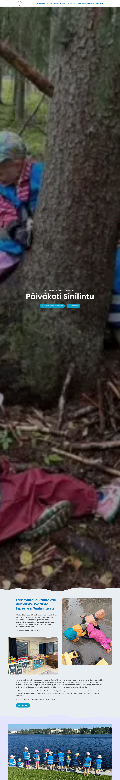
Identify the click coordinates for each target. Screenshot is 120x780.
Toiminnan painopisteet (57, 3)
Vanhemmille (71, 3)
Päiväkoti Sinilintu (42, 3)
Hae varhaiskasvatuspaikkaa (85, 3)
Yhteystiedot (100, 3)
